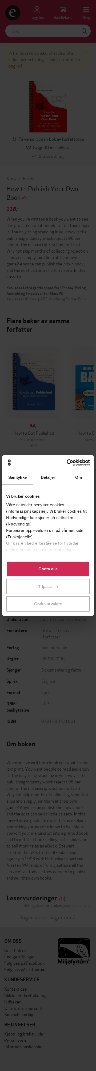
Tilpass (45, 586)
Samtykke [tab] (17, 477)
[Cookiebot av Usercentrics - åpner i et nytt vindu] (68, 462)
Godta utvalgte (48, 604)
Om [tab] (78, 477)
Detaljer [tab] (48, 477)
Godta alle (48, 569)
